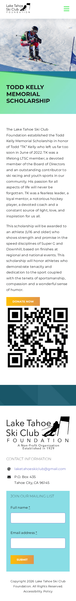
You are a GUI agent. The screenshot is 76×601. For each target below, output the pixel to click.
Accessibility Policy (38, 591)
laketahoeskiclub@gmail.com (40, 469)
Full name (20, 508)
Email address (24, 533)
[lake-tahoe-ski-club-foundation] (38, 418)
